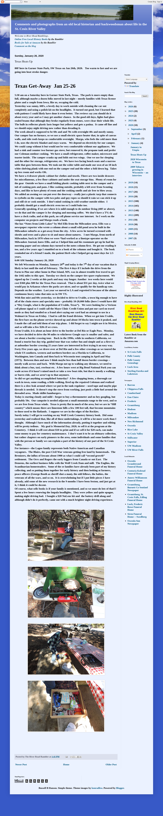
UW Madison (134, 445)
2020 (131, 125)
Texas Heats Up (138, 154)
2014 (131, 205)
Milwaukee (133, 417)
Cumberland (133, 393)
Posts (131, 249)
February (136, 138)
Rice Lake (132, 429)
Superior (132, 441)
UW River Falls (135, 450)
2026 (131, 106)
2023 (131, 120)
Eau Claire (133, 397)
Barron (131, 385)
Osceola (131, 425)
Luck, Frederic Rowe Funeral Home (135, 507)
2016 (131, 196)
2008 (131, 233)
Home (66, 764)
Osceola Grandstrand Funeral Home (134, 464)
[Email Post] (66, 757)
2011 (130, 219)
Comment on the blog (25, 46)
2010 (131, 224)
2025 (131, 111)
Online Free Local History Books (31, 39)
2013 (131, 210)
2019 (131, 182)
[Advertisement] (131, 62)
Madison (131, 413)
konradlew (97, 788)
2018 (131, 187)
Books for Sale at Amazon (27, 42)
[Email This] (71, 757)
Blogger (120, 788)
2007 (131, 238)
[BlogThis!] (73, 757)
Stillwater (132, 437)
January (135, 143)
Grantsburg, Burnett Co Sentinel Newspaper (137, 487)
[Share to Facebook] (78, 757)
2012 (131, 215)
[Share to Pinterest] (80, 757)
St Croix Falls (134, 352)
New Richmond (135, 421)
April (134, 133)
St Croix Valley (135, 433)
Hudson (131, 409)
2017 (131, 191)
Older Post (111, 764)
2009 (131, 229)
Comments (133, 255)
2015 (131, 201)
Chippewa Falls (135, 389)
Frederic (131, 401)
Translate (134, 86)
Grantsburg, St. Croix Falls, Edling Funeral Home (137, 497)
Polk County (133, 356)
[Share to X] (76, 757)
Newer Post (21, 764)
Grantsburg (133, 405)
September (137, 129)
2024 (131, 115)
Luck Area (132, 367)
